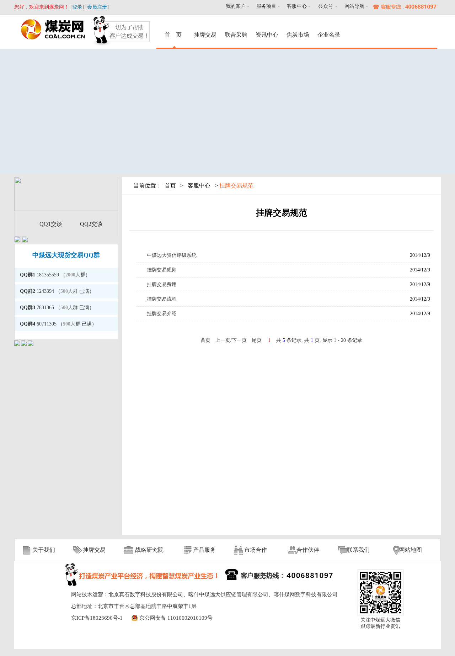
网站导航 (354, 6)
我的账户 (236, 6)
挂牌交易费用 (162, 284)
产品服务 (204, 550)
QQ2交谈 (91, 224)
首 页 (174, 35)
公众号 (325, 6)
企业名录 (328, 35)
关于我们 (43, 550)
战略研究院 (149, 550)
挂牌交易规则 (162, 270)
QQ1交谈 (50, 224)
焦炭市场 (298, 35)
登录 (77, 7)
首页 (170, 185)
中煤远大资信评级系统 (172, 255)
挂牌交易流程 (162, 299)
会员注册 (97, 7)
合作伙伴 (307, 550)
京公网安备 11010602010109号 (176, 618)
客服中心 (297, 6)
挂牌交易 (205, 35)
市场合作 (255, 550)
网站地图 (410, 550)
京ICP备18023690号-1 (97, 618)
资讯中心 (267, 35)
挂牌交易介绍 (162, 313)
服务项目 (266, 6)
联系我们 (358, 550)
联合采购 (236, 35)
